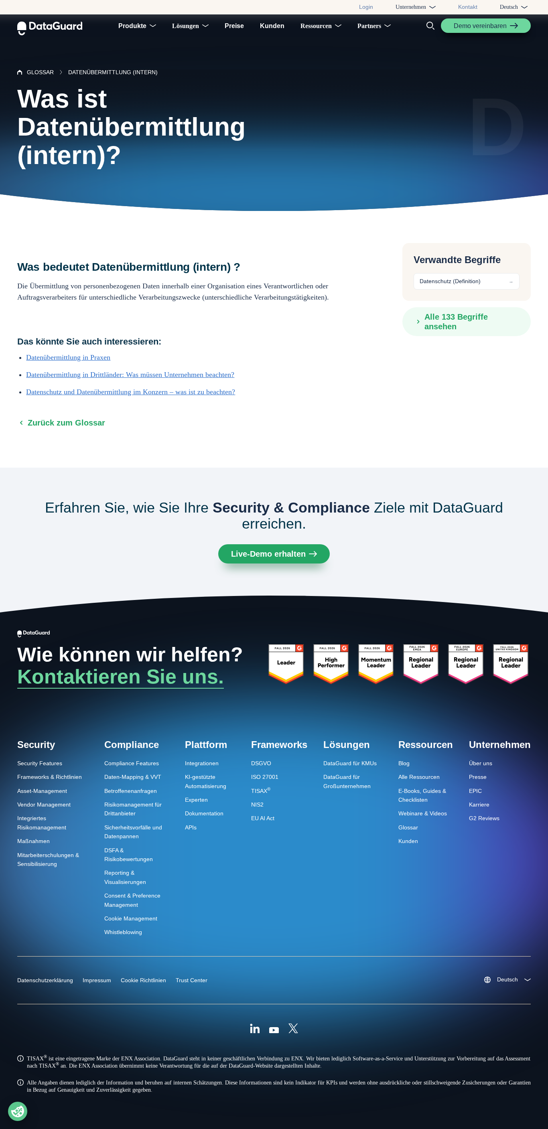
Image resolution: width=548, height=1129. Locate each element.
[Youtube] (274, 1030)
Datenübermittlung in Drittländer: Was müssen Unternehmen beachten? (130, 375)
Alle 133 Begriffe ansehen (456, 321)
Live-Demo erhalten (268, 553)
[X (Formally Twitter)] (293, 1030)
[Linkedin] (255, 1030)
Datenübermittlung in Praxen (68, 357)
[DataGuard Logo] (49, 25)
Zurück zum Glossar (66, 422)
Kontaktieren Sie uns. (120, 676)
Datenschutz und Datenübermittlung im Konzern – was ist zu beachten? (130, 392)
